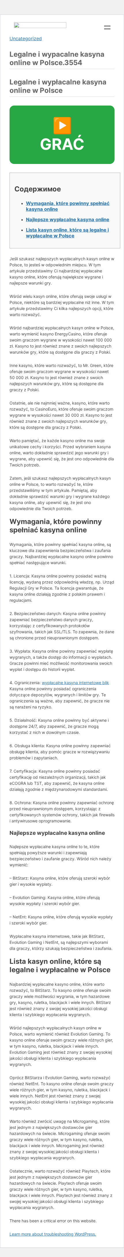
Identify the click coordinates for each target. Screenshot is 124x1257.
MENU (107, 27)
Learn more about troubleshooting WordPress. (53, 1234)
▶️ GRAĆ (62, 135)
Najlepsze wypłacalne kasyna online (67, 219)
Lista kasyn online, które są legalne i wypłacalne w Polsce (67, 233)
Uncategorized (26, 38)
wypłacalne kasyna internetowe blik (75, 682)
